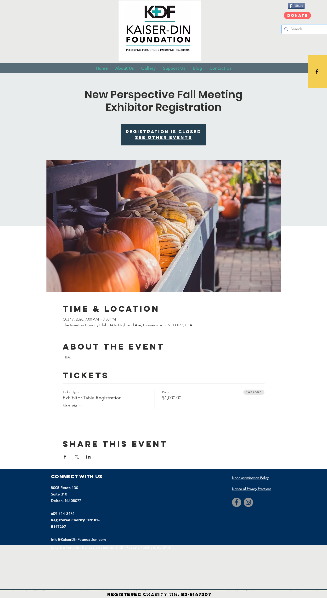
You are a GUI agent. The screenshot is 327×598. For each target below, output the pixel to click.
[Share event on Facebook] (65, 457)
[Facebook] (236, 502)
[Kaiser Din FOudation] (317, 72)
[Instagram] (248, 502)
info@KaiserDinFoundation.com (78, 539)
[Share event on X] (76, 457)
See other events (163, 137)
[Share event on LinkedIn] (88, 457)
